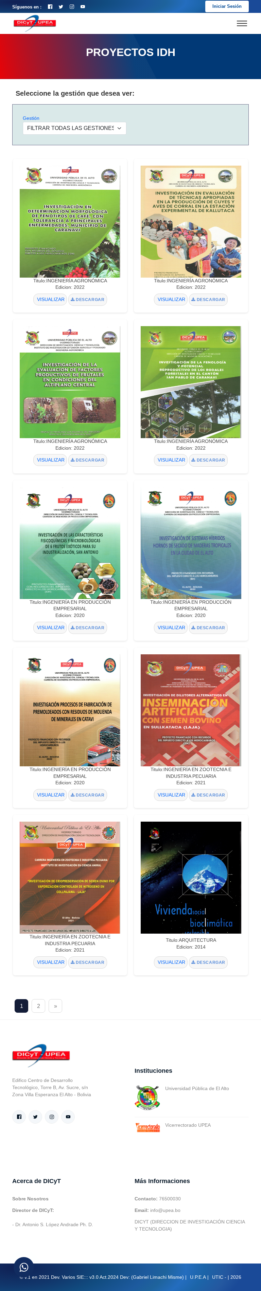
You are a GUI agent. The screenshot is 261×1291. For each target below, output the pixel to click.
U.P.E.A (198, 1277)
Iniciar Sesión (227, 6)
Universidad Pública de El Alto (197, 1088)
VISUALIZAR (50, 299)
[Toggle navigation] (242, 23)
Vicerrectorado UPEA (188, 1125)
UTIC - (219, 1277)
